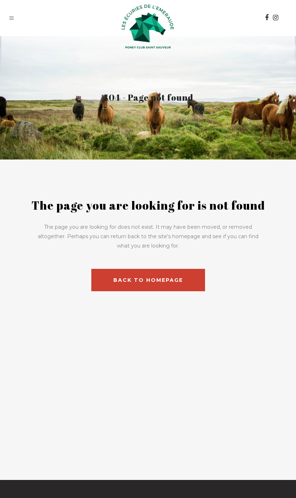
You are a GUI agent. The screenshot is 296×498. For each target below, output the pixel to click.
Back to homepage (148, 280)
